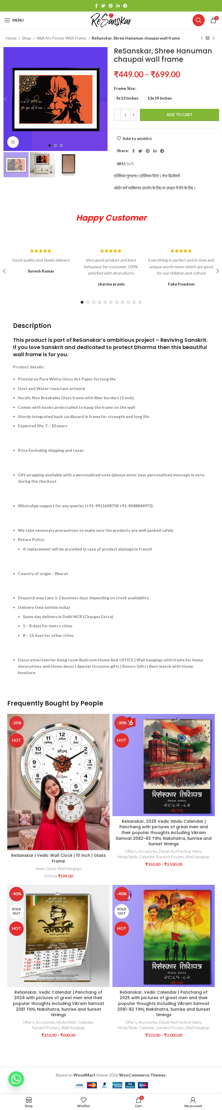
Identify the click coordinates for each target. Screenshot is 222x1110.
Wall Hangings (69, 868)
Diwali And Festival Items (180, 851)
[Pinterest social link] (110, 6)
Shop (27, 38)
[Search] (199, 20)
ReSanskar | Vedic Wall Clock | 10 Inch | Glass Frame (58, 858)
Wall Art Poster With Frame (62, 38)
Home (11, 38)
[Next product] (213, 38)
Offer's (131, 851)
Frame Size (124, 88)
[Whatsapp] (16, 1079)
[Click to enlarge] (13, 142)
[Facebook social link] (96, 6)
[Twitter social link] (103, 6)
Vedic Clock (46, 868)
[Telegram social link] (125, 6)
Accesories (147, 851)
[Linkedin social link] (117, 6)
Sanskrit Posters (170, 857)
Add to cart (179, 114)
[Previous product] (202, 38)
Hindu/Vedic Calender (136, 857)
